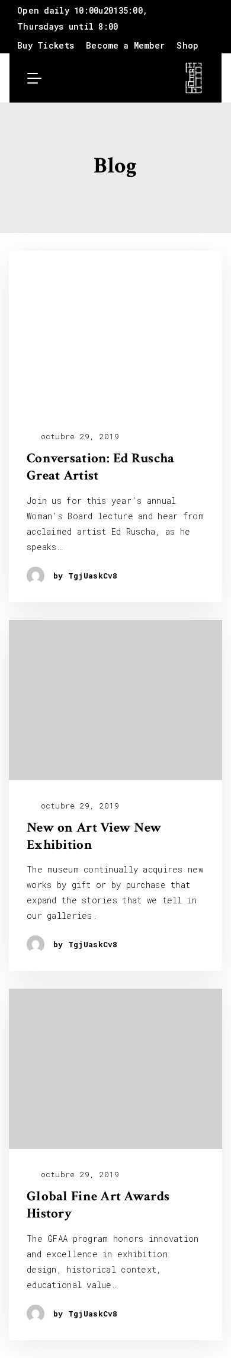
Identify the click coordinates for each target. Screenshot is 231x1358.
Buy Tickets (45, 45)
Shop (187, 45)
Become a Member (125, 45)
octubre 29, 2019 (77, 437)
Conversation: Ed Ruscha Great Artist (100, 467)
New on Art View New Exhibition (94, 836)
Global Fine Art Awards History (98, 1205)
